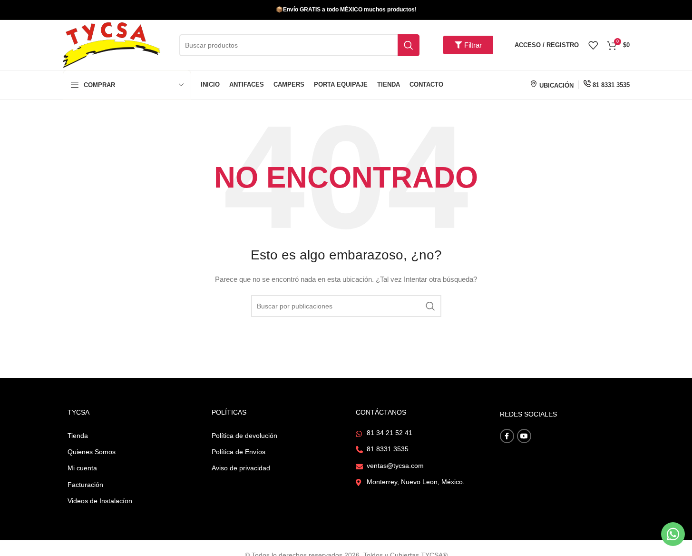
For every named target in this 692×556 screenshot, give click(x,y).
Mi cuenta (82, 468)
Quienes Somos (92, 452)
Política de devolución (244, 435)
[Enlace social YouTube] (524, 436)
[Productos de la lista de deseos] (593, 45)
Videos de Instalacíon (100, 501)
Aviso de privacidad (241, 468)
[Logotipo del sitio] (112, 44)
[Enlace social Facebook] (507, 436)
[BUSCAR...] (408, 45)
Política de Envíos (238, 452)
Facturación (85, 484)
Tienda (78, 435)
